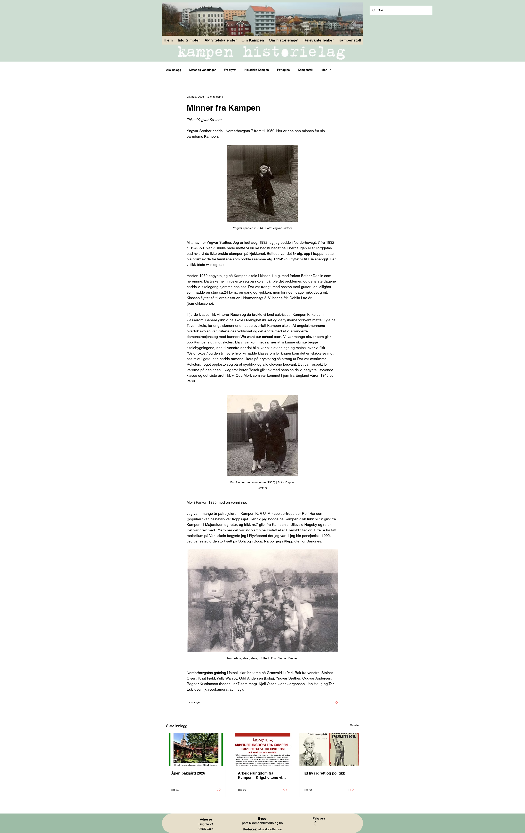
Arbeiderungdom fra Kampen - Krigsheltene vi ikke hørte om (260, 775)
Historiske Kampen (256, 69)
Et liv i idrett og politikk (324, 773)
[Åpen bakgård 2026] (196, 749)
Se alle (354, 725)
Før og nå (283, 69)
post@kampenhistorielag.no (262, 823)
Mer (324, 69)
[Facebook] (315, 823)
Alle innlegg (173, 69)
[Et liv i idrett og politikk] (329, 749)
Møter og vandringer (202, 69)
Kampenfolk (305, 69)
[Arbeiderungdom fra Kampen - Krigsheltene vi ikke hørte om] (262, 749)
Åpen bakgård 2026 (188, 773)
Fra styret (230, 69)
